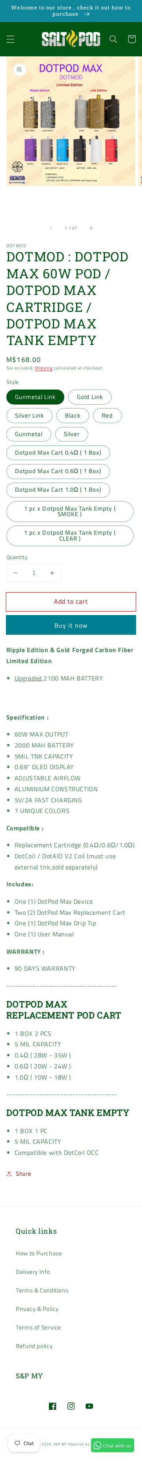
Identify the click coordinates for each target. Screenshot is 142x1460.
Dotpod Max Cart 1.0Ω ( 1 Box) (58, 489)
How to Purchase (39, 1253)
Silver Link (29, 415)
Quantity (17, 557)
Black (72, 415)
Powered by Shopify (86, 1444)
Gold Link (90, 396)
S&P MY (60, 1444)
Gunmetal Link (35, 396)
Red (107, 415)
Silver (72, 433)
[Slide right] (90, 228)
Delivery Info (33, 1271)
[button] (10, 39)
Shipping (44, 368)
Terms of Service (38, 1327)
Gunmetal (29, 433)
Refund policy (34, 1345)
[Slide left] (51, 228)
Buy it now (71, 625)
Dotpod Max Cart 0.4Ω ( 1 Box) (58, 452)
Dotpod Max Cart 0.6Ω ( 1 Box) (58, 470)
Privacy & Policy (37, 1308)
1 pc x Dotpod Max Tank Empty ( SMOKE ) (70, 511)
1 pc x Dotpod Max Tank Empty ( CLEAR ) (70, 535)
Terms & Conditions (42, 1290)
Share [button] (24, 1173)
